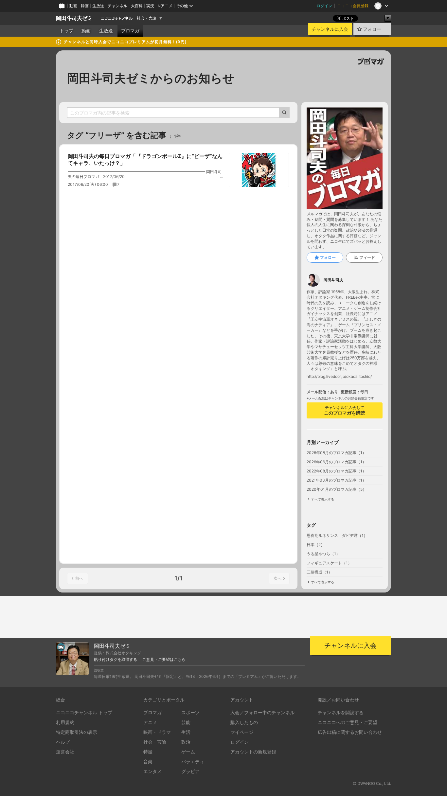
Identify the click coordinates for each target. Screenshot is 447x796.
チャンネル (117, 5)
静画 (85, 5)
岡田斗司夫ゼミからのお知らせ (151, 78)
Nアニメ (165, 5)
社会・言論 (146, 18)
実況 (150, 5)
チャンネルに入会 (330, 29)
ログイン (324, 5)
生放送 (98, 5)
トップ (66, 30)
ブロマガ (130, 30)
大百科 (137, 5)
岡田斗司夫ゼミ (74, 18)
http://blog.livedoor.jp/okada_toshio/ (339, 376)
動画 (73, 5)
